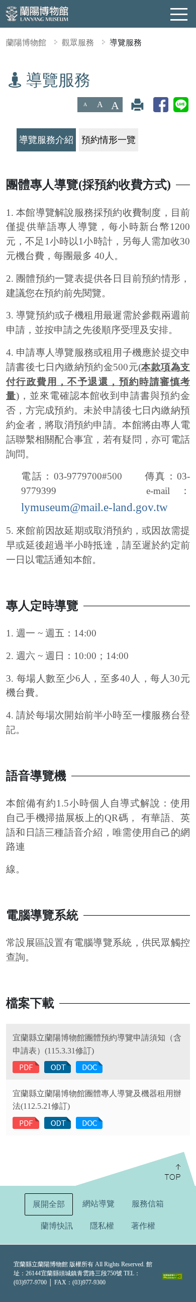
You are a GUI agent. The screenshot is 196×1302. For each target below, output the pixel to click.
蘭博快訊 (57, 1226)
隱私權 (102, 1226)
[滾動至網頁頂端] (134, 1169)
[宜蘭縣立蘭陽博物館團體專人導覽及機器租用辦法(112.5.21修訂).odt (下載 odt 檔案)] (57, 1122)
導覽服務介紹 (46, 140)
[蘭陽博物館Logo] (37, 13)
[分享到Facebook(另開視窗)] (160, 104)
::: (4, 77)
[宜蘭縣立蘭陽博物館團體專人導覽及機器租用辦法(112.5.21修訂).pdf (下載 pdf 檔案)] (26, 1122)
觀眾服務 (78, 42)
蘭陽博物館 (26, 42)
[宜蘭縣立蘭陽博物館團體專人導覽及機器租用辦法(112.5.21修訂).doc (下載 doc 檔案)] (89, 1122)
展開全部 (49, 1204)
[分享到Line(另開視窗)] (180, 104)
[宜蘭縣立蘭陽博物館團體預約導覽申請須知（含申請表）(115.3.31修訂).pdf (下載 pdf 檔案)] (26, 1066)
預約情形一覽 (108, 140)
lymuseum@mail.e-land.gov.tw (94, 507)
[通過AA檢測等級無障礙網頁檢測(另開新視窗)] (172, 1276)
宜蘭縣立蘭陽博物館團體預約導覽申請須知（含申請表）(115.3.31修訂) (97, 1044)
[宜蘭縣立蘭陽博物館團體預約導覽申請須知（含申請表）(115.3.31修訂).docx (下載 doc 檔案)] (89, 1066)
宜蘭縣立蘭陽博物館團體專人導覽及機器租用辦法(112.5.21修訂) (97, 1100)
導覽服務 (126, 42)
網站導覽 (98, 1203)
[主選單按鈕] (179, 14)
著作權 (143, 1226)
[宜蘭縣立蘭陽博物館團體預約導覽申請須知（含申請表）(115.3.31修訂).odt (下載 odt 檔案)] (57, 1066)
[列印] (137, 104)
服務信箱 (148, 1203)
